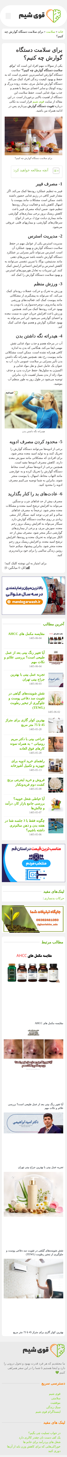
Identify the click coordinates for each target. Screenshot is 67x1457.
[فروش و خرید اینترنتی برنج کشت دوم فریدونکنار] (55, 785)
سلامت (50, 31)
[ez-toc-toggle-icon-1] (54, 172)
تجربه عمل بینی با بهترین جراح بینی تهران (40, 1167)
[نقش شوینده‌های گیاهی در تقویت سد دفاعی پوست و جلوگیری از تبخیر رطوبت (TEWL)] (55, 698)
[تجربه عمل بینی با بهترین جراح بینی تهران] (55, 679)
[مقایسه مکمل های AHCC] (55, 639)
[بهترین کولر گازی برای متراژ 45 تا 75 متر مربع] (55, 725)
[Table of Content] (56, 171)
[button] (8, 16)
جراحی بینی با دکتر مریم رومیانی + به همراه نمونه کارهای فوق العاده (27, 743)
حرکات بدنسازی (54, 898)
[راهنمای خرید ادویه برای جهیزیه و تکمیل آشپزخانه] (55, 766)
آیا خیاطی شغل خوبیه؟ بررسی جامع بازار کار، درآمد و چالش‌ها (25, 803)
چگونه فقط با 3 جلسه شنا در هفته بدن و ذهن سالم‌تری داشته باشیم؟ (25, 825)
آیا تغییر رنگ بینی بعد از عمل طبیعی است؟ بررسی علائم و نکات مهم (24, 657)
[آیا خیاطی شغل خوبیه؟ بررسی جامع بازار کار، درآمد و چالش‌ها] (55, 804)
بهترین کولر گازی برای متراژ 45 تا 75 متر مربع (38, 1332)
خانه (60, 31)
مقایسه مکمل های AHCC (26, 634)
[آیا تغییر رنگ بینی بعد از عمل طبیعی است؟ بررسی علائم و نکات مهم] (55, 657)
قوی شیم (38, 101)
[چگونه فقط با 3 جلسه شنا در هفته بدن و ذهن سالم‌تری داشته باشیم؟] (55, 825)
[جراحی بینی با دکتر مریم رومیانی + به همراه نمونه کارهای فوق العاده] (55, 744)
